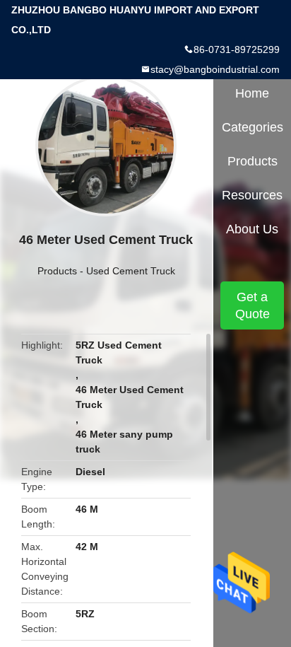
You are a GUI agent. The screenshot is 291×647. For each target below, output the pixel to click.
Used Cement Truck (130, 270)
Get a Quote (252, 305)
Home (252, 93)
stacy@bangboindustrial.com (215, 69)
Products (57, 270)
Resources (252, 195)
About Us (252, 229)
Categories (252, 127)
